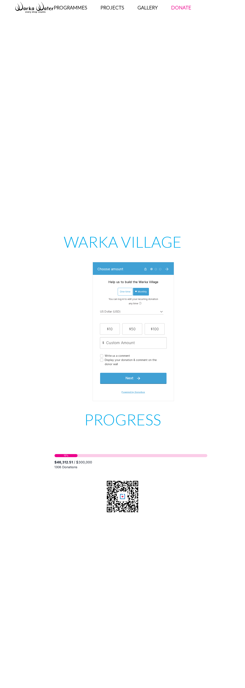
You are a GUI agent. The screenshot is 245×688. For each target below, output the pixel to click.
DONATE (181, 7)
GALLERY (147, 7)
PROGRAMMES (70, 7)
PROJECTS (112, 7)
